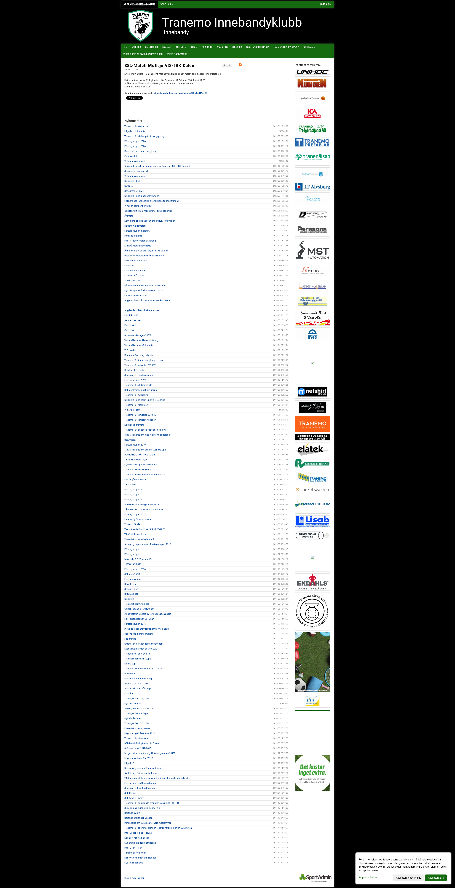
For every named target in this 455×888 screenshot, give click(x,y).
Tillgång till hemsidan (135, 852)
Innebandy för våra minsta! (137, 519)
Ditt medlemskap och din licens (140, 390)
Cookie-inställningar (134, 878)
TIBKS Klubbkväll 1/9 (135, 534)
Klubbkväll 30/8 (132, 181)
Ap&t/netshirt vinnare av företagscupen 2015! (147, 614)
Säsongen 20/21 (132, 280)
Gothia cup (130, 663)
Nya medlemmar (132, 703)
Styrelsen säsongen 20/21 (137, 335)
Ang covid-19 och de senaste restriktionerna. (147, 300)
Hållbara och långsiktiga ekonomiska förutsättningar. (151, 201)
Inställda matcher (133, 235)
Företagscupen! (132, 549)
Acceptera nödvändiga (408, 877)
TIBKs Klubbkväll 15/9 (135, 459)
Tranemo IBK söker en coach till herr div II (145, 429)
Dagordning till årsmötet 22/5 (139, 733)
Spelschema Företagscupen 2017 (141, 504)
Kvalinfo (128, 186)
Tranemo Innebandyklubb (140, 4)
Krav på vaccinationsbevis (137, 245)
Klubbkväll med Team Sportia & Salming (144, 400)
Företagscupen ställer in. (137, 230)
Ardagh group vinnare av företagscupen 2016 (147, 544)
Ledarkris (129, 693)
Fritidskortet (130, 156)
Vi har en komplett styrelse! (138, 206)
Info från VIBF (131, 315)
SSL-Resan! (130, 793)
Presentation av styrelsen (137, 728)
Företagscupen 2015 (135, 624)
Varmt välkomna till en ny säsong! (141, 340)
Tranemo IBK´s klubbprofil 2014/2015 (143, 668)
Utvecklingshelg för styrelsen (139, 609)
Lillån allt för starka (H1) (136, 837)
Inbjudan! (129, 763)
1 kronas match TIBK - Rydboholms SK (144, 509)
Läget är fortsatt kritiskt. (136, 295)
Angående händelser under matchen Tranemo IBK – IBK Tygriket (157, 166)
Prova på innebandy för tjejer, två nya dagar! (146, 628)
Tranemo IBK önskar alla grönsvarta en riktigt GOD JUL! (152, 803)
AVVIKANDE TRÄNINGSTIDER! (139, 454)
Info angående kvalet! (135, 479)
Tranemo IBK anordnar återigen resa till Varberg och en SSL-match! (158, 828)
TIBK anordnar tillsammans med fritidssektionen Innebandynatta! (157, 778)
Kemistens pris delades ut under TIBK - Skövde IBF (150, 220)
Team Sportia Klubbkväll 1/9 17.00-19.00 (144, 529)
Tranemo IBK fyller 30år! (136, 395)
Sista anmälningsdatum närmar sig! (142, 808)
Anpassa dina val (368, 877)
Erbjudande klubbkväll (135, 260)
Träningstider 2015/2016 (136, 604)
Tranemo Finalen (132, 524)
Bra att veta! (130, 584)
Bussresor (129, 673)
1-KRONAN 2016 (132, 564)
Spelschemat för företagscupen (140, 788)
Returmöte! (130, 439)
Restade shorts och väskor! (138, 818)
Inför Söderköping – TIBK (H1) (140, 832)
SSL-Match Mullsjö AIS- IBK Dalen (159, 65)
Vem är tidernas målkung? (137, 688)
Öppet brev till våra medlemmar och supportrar (148, 211)
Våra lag (165, 4)
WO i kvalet (130, 350)
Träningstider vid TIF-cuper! (138, 658)
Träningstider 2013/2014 (136, 723)
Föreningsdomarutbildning (138, 678)
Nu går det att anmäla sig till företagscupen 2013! (149, 753)
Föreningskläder (132, 579)
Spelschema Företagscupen (138, 375)
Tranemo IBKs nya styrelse (137, 469)
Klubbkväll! (130, 325)
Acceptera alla (436, 877)
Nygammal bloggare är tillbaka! (140, 842)
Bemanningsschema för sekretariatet (143, 768)
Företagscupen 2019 (135, 380)
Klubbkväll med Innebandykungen (141, 151)
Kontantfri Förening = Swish (138, 355)
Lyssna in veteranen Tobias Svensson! (143, 643)
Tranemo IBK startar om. (136, 126)
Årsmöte (128, 215)
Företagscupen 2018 (135, 444)
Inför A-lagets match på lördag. (140, 240)
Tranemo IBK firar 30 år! (136, 405)
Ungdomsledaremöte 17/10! (138, 758)
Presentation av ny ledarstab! (139, 539)
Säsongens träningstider (137, 171)
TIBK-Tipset (130, 484)
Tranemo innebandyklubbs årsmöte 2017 (145, 474)
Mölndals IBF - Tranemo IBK (138, 559)
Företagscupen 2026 (135, 141)
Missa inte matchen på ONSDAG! (141, 648)
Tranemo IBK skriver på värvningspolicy (144, 136)
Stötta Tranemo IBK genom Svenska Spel (145, 449)
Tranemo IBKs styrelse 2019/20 (140, 365)
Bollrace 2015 (131, 594)
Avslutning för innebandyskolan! (140, 773)
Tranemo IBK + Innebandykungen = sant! (144, 360)
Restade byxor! (132, 813)
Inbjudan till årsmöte (134, 131)
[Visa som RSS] (240, 65)
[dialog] (403, 868)
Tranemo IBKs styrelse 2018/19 (140, 415)
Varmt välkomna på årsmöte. (139, 345)
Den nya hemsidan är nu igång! (140, 857)
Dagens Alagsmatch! (135, 225)
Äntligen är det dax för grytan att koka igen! (146, 250)
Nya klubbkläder (132, 718)
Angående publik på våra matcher (141, 310)
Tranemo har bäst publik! (137, 653)
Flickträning (130, 638)
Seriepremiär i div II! (134, 191)
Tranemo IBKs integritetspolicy (140, 419)
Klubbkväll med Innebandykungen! (142, 196)
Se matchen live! (132, 320)
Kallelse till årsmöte (134, 275)
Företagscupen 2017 (135, 489)
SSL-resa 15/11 (132, 574)
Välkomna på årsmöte (135, 161)
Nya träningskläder (134, 862)
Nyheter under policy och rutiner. (140, 464)
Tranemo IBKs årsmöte (136, 738)
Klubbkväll (129, 265)
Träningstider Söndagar (136, 713)
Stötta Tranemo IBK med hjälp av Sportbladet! (147, 434)
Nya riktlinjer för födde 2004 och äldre (143, 290)
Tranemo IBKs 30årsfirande (138, 385)
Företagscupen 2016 (135, 569)
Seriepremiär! (131, 589)
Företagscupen (132, 494)
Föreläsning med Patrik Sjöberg (140, 783)
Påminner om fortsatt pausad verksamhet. (145, 285)
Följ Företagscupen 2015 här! (139, 619)
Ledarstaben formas (134, 270)
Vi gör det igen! (132, 410)
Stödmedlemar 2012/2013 (137, 748)
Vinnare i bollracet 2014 (136, 683)
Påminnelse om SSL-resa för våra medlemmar (147, 823)
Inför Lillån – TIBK (133, 847)
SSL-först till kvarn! (134, 798)
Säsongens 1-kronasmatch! (138, 633)
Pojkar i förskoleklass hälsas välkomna (144, 255)
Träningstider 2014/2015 (136, 698)
